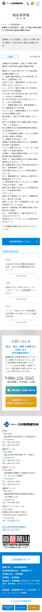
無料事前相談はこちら (8, 607)
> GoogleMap (8, 439)
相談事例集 (15, 24)
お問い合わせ (21, 607)
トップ (3, 24)
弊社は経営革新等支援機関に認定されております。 (14, 528)
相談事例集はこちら (19, 241)
